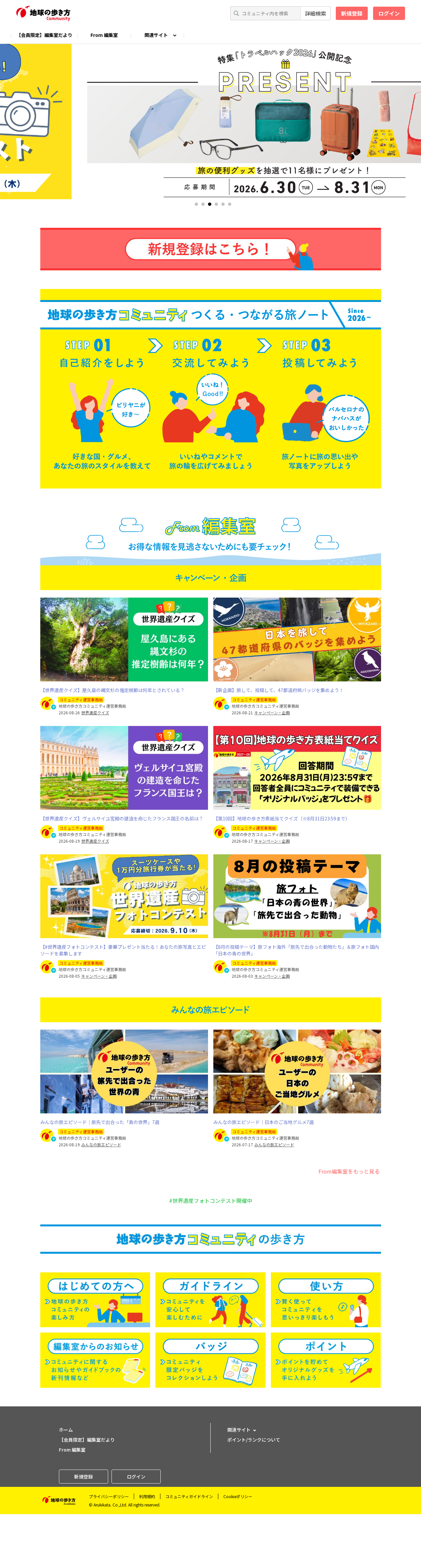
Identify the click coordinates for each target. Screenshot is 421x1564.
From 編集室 (104, 35)
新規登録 (351, 13)
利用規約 (147, 1496)
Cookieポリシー (237, 1496)
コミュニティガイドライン (189, 1496)
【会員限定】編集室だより (44, 35)
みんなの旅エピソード (101, 1144)
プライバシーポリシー (109, 1496)
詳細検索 (315, 13)
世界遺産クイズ (95, 712)
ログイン (389, 13)
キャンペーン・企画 (272, 712)
